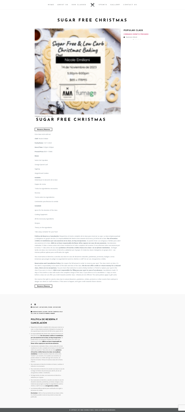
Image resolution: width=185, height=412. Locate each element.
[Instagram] (35, 304)
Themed (50, 116)
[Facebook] (31, 304)
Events (103, 4)
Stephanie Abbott (131, 37)
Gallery (115, 4)
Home (51, 4)
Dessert (44, 116)
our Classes (79, 4)
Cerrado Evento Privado (136, 34)
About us (63, 4)
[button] (133, 39)
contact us (130, 4)
